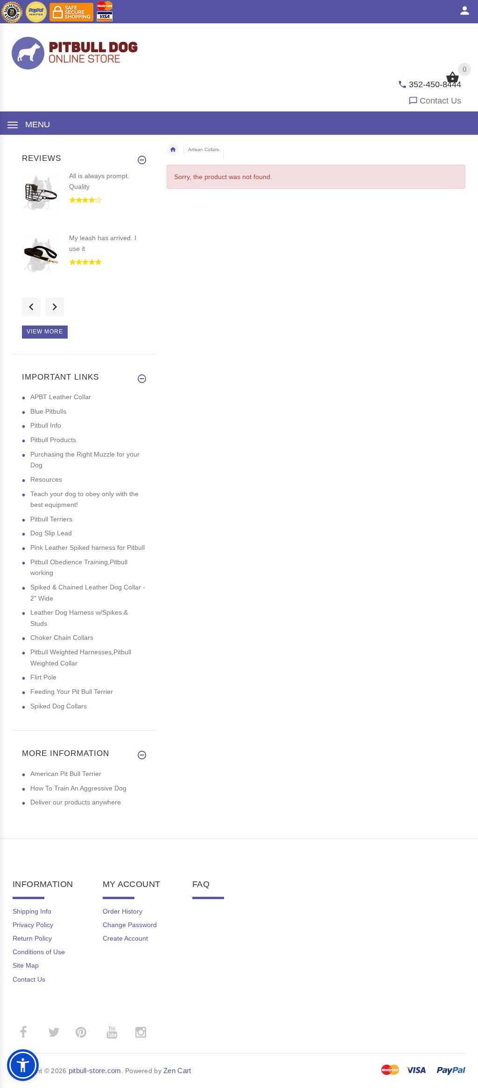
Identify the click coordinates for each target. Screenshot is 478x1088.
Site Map (26, 965)
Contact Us (440, 100)
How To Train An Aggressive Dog (78, 788)
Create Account (125, 938)
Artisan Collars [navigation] (203, 149)
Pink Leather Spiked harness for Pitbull (87, 547)
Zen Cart (177, 1070)
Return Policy (32, 938)
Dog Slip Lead (51, 533)
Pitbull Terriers (51, 519)
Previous (31, 307)
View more (45, 331)
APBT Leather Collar (60, 397)
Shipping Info (32, 911)
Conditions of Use (39, 952)
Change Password (130, 925)
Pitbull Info (45, 425)
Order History (122, 911)
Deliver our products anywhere (75, 802)
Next (54, 307)
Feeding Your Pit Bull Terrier (71, 691)
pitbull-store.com (95, 1070)
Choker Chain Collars (61, 637)
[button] (22, 1065)
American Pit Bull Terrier (65, 773)
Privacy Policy (33, 925)
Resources (46, 479)
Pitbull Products (53, 440)
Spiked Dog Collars (58, 706)
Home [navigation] (173, 150)
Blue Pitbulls (48, 411)
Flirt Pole (43, 677)
